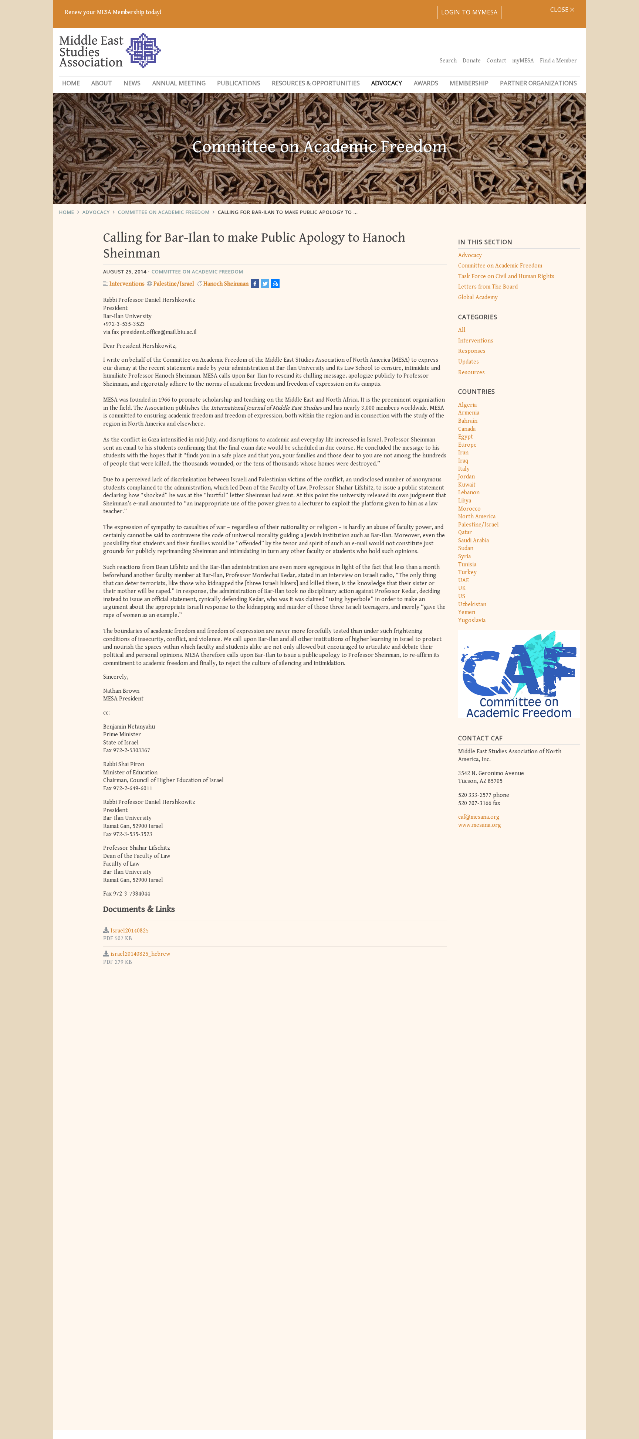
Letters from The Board (488, 286)
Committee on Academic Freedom (164, 212)
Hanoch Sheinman (225, 283)
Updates (468, 361)
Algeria (467, 405)
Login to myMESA (469, 12)
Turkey (467, 572)
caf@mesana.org (479, 817)
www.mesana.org (479, 825)
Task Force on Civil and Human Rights (506, 276)
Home (71, 83)
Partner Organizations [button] (538, 83)
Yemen (466, 612)
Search (448, 60)
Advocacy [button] (386, 83)
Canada (467, 429)
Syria (464, 556)
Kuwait (467, 484)
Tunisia (467, 564)
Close (560, 10)
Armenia (468, 412)
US (461, 596)
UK (462, 588)
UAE (463, 580)
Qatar (465, 532)
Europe (467, 445)
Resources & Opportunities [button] (316, 83)
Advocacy (96, 212)
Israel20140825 (130, 930)
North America (477, 516)
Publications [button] (238, 83)
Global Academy (478, 297)
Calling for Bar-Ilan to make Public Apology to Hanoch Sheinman (310, 212)
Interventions (475, 340)
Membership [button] (469, 83)
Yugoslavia (472, 620)
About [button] (101, 83)
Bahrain (467, 420)
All (462, 330)
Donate (472, 60)
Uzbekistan (472, 604)
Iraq (463, 460)
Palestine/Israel (478, 524)
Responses (472, 351)
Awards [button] (426, 83)
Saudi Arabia (473, 540)
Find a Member (558, 60)
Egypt (465, 436)
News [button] (132, 83)
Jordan (466, 476)
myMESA (523, 60)
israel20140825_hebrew (140, 954)
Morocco (469, 508)
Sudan (465, 548)
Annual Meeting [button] (179, 83)
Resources (471, 372)
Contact (496, 60)
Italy (464, 469)
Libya (464, 500)
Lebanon (469, 492)
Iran (463, 452)
